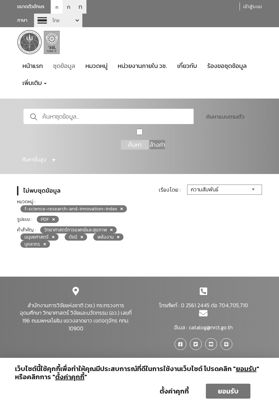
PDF (45, 219)
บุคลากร (32, 244)
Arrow (58, 20)
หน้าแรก (32, 65)
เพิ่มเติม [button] (32, 82)
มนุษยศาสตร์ (36, 237)
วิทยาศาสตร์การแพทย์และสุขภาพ (75, 229)
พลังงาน (105, 237)
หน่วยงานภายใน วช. (142, 65)
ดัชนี (73, 237)
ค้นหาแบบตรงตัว (225, 116)
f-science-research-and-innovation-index (70, 208)
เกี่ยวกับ (187, 65)
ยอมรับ (228, 391)
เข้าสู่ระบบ (252, 6)
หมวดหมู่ (96, 65)
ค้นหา (135, 144)
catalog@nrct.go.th (211, 327)
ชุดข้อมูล (64, 65)
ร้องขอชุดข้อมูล (227, 65)
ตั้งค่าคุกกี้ (174, 391)
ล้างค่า (157, 144)
